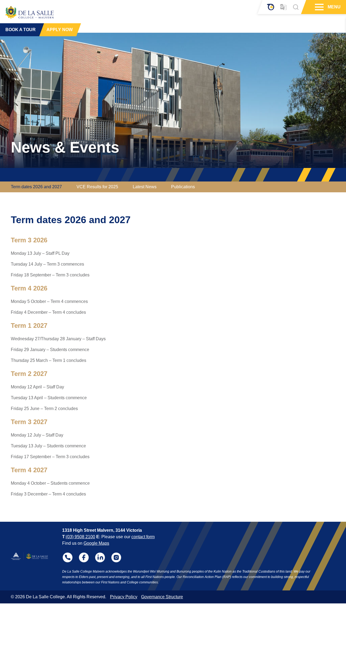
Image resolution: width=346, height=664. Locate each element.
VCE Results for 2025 (97, 186)
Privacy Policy (123, 596)
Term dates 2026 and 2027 (36, 186)
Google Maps (96, 543)
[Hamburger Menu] (319, 7)
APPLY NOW (59, 29)
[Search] (295, 7)
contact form (143, 536)
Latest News (145, 186)
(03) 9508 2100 (80, 536)
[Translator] (283, 7)
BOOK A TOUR (20, 29)
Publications (183, 186)
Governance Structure (162, 596)
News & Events (65, 147)
